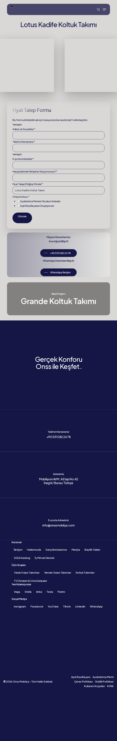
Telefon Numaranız (23, 141)
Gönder (22, 216)
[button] (104, 9)
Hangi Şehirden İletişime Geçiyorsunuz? (34, 171)
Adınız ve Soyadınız (23, 129)
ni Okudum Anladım (40, 201)
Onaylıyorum (37, 205)
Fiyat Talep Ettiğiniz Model (27, 184)
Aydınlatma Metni (29, 201)
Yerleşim (17, 124)
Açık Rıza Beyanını (30, 205)
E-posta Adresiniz (23, 158)
